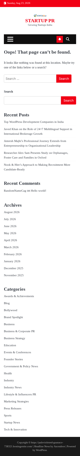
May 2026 (10, 233)
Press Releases (12, 408)
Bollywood (10, 310)
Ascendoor (59, 446)
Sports (7, 415)
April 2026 (10, 240)
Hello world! (38, 190)
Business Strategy (14, 338)
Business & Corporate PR (19, 331)
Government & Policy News (21, 366)
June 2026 (10, 226)
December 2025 (13, 268)
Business (9, 324)
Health (8, 373)
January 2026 (12, 261)
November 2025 (14, 275)
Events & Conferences (17, 352)
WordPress (41, 450)
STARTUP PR (40, 20)
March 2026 (11, 247)
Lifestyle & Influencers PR (20, 394)
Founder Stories (13, 359)
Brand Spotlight (13, 317)
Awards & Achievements (19, 296)
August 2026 (12, 212)
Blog (7, 303)
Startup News (12, 422)
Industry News (13, 387)
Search (8, 91)
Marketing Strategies (16, 401)
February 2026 (13, 254)
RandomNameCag (15, 190)
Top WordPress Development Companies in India (34, 121)
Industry (9, 380)
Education (10, 345)
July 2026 (10, 219)
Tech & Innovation (15, 429)
